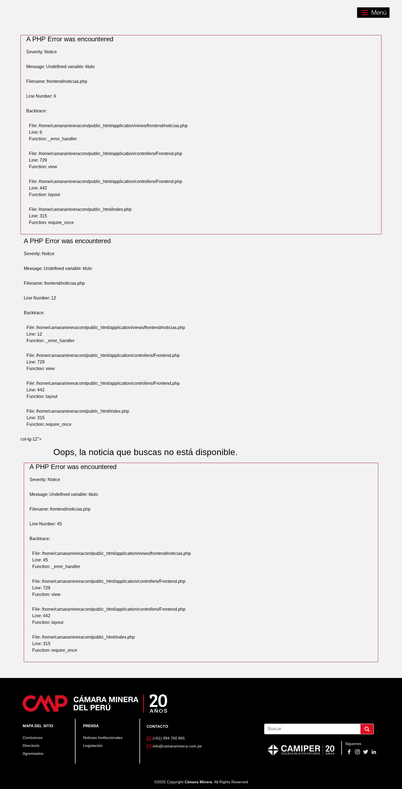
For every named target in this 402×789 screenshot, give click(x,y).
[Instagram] (358, 751)
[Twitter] (366, 751)
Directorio (31, 745)
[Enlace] (95, 703)
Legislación (93, 745)
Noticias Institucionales (103, 737)
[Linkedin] (374, 751)
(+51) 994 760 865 (169, 738)
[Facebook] (349, 751)
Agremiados (33, 753)
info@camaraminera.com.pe (177, 746)
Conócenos (32, 737)
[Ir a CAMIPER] (301, 749)
